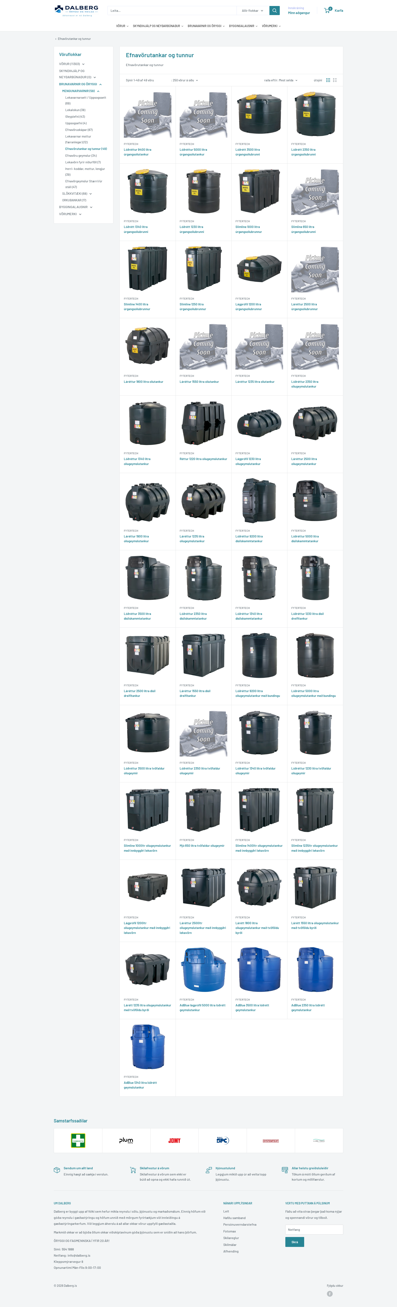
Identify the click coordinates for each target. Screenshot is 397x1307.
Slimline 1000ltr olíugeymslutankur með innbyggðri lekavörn (147, 848)
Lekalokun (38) (75, 110)
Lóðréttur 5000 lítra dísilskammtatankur (305, 538)
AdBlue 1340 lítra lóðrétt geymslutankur (140, 1085)
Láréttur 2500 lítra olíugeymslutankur (304, 461)
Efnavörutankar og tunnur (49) (86, 149)
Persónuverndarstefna (239, 1224)
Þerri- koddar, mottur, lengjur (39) (85, 171)
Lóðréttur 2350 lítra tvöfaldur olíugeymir (200, 770)
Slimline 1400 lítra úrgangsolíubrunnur (137, 306)
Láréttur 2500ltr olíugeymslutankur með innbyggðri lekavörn (203, 928)
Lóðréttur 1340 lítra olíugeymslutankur (137, 461)
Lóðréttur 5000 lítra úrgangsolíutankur (193, 152)
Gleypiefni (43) (75, 116)
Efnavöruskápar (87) (78, 130)
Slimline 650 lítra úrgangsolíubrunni (303, 229)
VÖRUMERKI (68, 214)
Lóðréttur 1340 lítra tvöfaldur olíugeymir (256, 770)
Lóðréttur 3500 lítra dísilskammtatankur (137, 616)
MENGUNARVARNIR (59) (78, 91)
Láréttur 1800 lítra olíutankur (143, 381)
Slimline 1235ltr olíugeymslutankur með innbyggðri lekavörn (314, 848)
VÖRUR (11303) (69, 64)
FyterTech (243, 144)
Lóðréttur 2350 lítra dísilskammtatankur (193, 616)
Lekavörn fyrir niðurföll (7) (82, 162)
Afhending (231, 1251)
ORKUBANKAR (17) (74, 200)
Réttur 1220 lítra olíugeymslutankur (203, 459)
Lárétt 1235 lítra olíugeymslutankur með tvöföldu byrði (147, 1007)
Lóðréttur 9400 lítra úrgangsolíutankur (137, 152)
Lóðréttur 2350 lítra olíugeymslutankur (304, 384)
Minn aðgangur (299, 13)
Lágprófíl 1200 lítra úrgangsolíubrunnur (249, 306)
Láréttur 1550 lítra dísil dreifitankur (195, 693)
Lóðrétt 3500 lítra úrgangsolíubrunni (248, 152)
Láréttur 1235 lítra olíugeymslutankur (192, 538)
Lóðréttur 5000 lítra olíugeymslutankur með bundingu (313, 693)
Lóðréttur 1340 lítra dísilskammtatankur (249, 616)
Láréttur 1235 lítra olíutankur (255, 381)
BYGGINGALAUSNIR (73, 207)
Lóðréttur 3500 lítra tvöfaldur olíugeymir (144, 770)
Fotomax (229, 1231)
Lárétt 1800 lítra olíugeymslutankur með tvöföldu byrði (257, 928)
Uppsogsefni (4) (75, 123)
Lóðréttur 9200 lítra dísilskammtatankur (249, 538)
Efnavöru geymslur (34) (81, 155)
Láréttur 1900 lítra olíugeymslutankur (136, 538)
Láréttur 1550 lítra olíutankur (199, 381)
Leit (226, 1211)
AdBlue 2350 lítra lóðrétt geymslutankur (308, 1007)
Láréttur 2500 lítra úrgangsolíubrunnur (304, 306)
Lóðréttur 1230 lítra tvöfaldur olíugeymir (311, 770)
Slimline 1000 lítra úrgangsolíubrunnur (249, 229)
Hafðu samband (234, 1218)
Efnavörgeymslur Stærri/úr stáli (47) (83, 184)
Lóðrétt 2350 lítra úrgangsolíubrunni (303, 152)
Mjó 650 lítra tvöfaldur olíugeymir (202, 845)
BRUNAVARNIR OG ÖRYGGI (78, 84)
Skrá (295, 1242)
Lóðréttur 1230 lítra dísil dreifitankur (307, 616)
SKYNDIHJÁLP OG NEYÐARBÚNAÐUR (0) (75, 74)
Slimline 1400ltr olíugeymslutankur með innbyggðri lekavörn (259, 848)
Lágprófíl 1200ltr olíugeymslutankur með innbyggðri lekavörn (147, 928)
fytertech (131, 144)
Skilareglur (231, 1238)
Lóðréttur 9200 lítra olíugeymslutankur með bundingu (258, 693)
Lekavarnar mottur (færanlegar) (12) (78, 139)
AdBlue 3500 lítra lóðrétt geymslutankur (252, 1007)
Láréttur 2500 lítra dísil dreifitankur (139, 693)
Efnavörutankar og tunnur (74, 38)
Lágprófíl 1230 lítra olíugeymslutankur (248, 461)
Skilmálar (230, 1245)
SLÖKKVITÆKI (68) (75, 193)
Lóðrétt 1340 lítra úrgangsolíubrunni (136, 229)
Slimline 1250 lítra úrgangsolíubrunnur (193, 306)
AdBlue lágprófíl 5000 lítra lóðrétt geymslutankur (203, 1007)
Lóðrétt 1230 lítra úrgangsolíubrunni (192, 229)
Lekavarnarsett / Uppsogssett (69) (85, 100)
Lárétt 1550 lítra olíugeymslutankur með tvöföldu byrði (315, 925)
